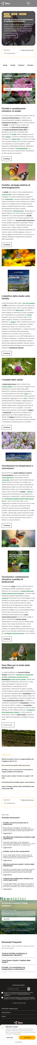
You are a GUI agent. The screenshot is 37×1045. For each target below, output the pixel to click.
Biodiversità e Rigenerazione (10, 1008)
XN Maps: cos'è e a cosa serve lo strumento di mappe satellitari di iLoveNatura (17, 771)
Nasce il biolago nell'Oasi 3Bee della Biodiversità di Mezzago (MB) (18, 787)
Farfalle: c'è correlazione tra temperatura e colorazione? (13, 968)
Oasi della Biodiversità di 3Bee (13, 700)
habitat (30, 410)
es (25, 1003)
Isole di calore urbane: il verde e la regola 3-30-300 (18, 777)
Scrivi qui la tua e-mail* (11, 82)
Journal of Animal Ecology (10, 118)
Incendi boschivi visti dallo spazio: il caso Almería (18, 782)
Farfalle (12, 65)
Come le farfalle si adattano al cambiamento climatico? (14, 954)
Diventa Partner (6, 1012)
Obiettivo (21, 65)
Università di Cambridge (20, 127)
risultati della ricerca (9, 384)
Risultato (30, 65)
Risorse (4, 1016)
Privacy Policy (17, 1033)
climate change (21, 619)
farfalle (5, 125)
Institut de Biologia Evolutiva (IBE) (15, 129)
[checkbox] (4, 94)
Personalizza (18, 1042)
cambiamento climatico (9, 122)
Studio (5, 65)
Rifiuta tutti (10, 1037)
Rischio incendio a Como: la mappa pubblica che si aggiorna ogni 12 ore (18, 760)
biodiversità (7, 412)
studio (13, 586)
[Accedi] (28, 3)
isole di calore (21, 714)
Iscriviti (8, 89)
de (19, 1003)
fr (22, 1003)
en (16, 1003)
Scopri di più (7, 725)
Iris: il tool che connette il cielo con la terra (16, 765)
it (13, 1003)
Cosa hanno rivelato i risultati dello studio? (16, 961)
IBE (5, 305)
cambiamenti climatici (16, 348)
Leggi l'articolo (10, 35)
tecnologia (27, 705)
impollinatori (6, 679)
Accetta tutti (27, 1037)
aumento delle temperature (25, 220)
